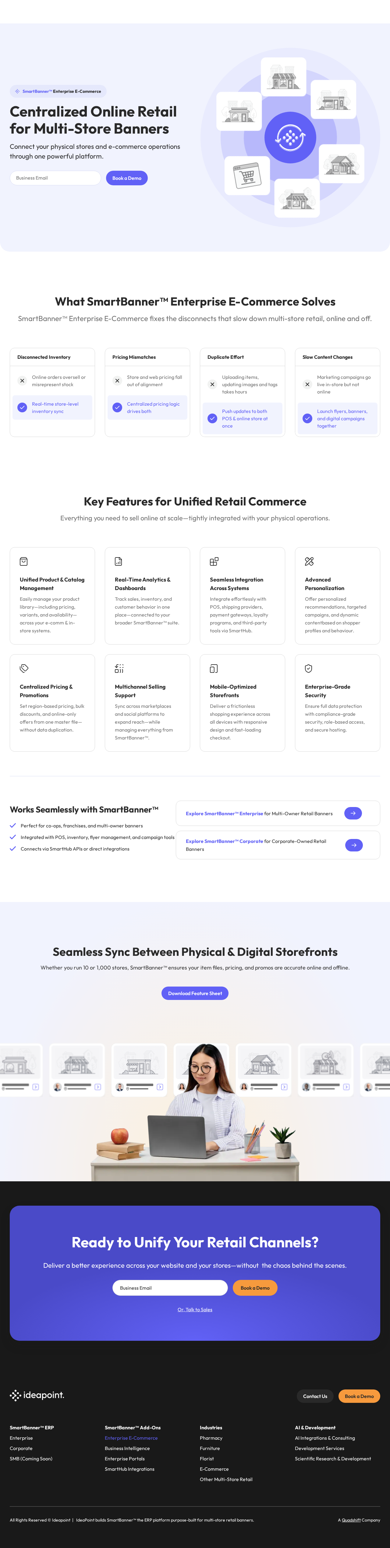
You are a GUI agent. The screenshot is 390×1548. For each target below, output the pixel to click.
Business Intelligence (127, 1448)
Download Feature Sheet (195, 993)
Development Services (319, 1448)
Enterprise (21, 1438)
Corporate (21, 1448)
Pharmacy (211, 1438)
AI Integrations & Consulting (325, 1438)
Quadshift (351, 1520)
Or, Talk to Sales (195, 1309)
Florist (207, 1458)
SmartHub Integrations (129, 1469)
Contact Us (315, 1396)
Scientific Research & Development (333, 1458)
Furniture (210, 1448)
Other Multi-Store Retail (226, 1479)
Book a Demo (359, 1396)
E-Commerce (214, 1469)
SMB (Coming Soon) (31, 1458)
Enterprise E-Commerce (131, 1438)
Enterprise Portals (125, 1458)
